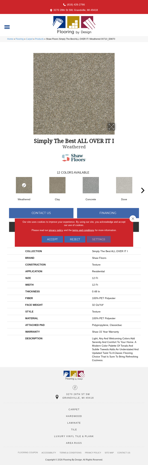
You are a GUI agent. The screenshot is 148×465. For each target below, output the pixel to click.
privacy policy (56, 230)
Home (10, 39)
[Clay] (57, 185)
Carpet (29, 39)
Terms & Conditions (70, 453)
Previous (5, 185)
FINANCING (107, 213)
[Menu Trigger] (7, 27)
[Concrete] (90, 185)
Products (39, 39)
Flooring (20, 39)
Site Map (109, 453)
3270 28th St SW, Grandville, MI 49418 (75, 10)
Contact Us (41, 213)
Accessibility (49, 453)
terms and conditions (83, 230)
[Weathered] (24, 185)
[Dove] (124, 185)
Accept (52, 239)
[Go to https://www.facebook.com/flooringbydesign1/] (75, 387)
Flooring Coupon (28, 452)
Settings (98, 239)
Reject (75, 239)
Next (142, 185)
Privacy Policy (93, 453)
